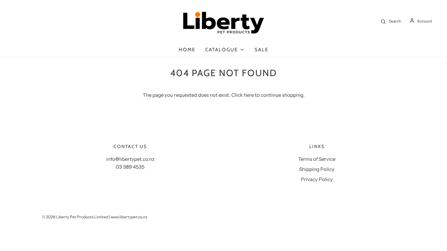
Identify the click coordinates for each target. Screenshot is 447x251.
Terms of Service (316, 159)
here (249, 95)
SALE (261, 50)
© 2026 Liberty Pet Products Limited (75, 216)
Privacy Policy (317, 179)
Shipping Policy (316, 169)
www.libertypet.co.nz (129, 216)
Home (187, 50)
